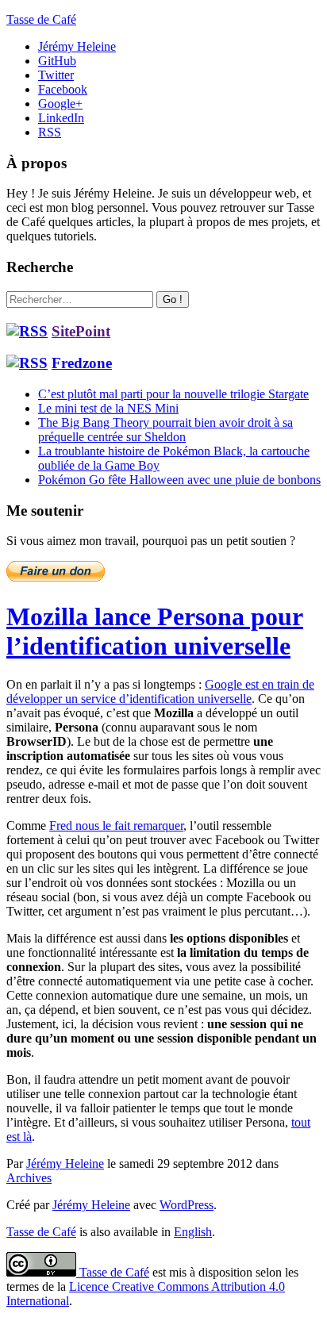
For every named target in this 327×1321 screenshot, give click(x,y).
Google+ (60, 103)
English (193, 1231)
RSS (49, 132)
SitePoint (81, 331)
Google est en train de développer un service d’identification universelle (160, 691)
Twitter (56, 75)
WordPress (187, 1205)
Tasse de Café (41, 19)
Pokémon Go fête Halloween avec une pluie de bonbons (179, 479)
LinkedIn (61, 118)
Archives (29, 1178)
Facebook (62, 89)
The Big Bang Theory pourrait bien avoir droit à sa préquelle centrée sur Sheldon (165, 430)
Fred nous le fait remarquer (116, 825)
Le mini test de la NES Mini (108, 408)
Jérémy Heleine (77, 46)
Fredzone (82, 363)
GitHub (57, 60)
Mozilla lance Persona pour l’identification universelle (154, 631)
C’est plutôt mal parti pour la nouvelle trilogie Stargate (173, 394)
